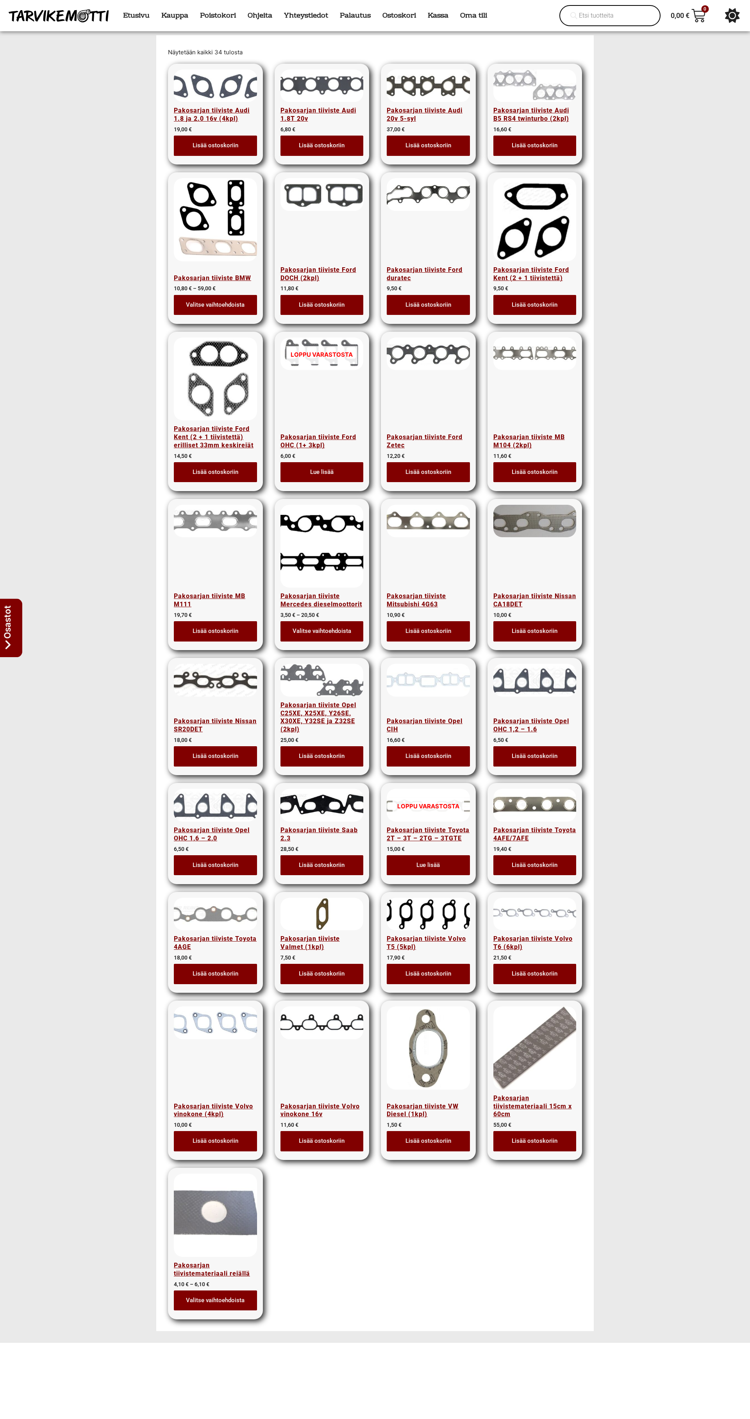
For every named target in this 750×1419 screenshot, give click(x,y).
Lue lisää (322, 471)
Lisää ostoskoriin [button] (215, 145)
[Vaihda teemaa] (732, 15)
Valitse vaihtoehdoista (215, 304)
